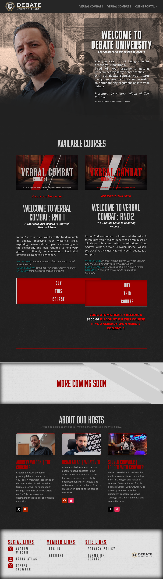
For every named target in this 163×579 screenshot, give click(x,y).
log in (55, 548)
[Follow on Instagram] (71, 500)
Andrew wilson (22, 550)
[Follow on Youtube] (25, 509)
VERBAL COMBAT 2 (119, 6)
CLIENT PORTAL (145, 6)
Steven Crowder (24, 567)
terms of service (96, 557)
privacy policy (102, 548)
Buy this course (59, 290)
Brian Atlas (27, 558)
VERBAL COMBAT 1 (91, 6)
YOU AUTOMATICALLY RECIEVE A (115, 315)
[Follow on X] (18, 509)
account (56, 555)
